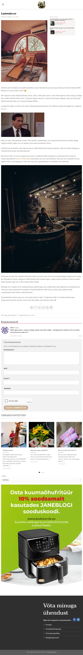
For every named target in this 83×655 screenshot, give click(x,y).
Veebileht (7, 388)
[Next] (79, 443)
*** (17, 315)
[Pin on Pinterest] (47, 307)
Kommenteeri (9, 350)
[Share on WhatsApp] (32, 307)
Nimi (6, 368)
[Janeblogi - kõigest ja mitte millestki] (41, 4)
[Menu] (3, 4)
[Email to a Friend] (43, 307)
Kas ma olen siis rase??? (67, 450)
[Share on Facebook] (35, 307)
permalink (32, 315)
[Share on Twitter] (39, 307)
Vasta (80, 336)
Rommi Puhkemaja (22, 159)
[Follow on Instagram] (78, 619)
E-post (7, 378)
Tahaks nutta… (8, 450)
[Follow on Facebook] (74, 619)
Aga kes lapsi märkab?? (39, 450)
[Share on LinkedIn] (51, 307)
